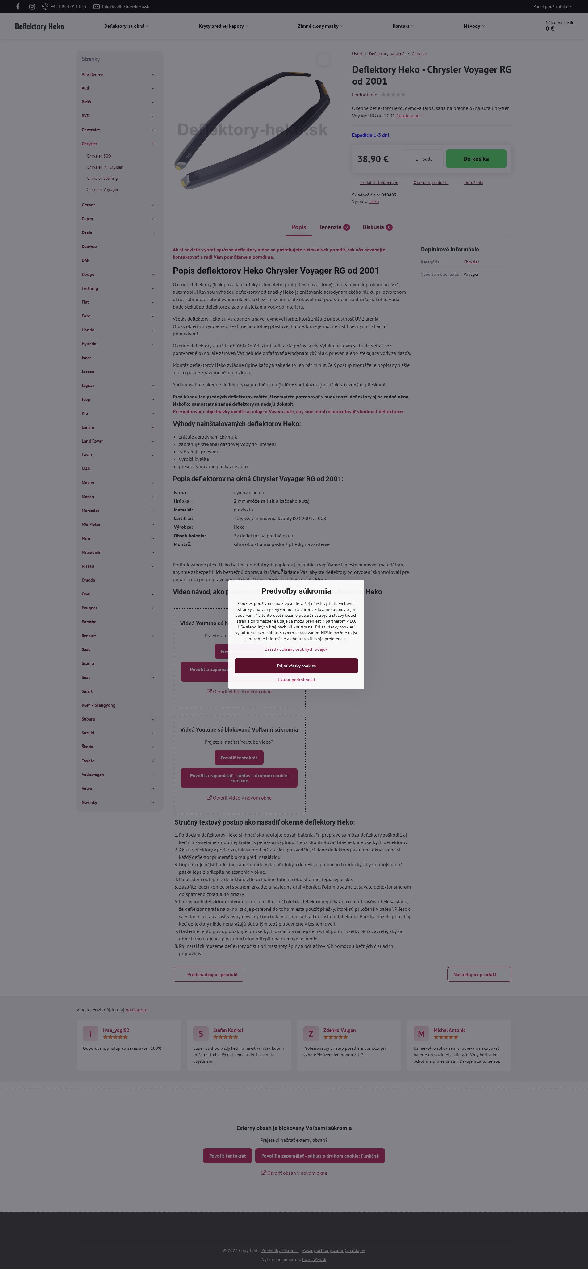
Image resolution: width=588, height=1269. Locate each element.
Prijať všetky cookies (296, 666)
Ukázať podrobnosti (296, 680)
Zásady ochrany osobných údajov (296, 649)
